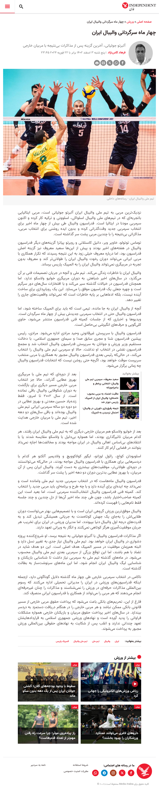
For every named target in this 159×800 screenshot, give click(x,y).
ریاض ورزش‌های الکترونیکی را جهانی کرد (113, 693)
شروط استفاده (80, 765)
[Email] (103, 63)
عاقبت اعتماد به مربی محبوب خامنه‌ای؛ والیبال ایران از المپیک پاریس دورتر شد (101, 398)
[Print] (97, 63)
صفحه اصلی (144, 21)
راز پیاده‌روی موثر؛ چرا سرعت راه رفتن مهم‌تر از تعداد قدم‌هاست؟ (50, 735)
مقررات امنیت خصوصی (76, 771)
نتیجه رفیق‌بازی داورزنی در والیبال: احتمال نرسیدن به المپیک (100, 410)
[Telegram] (104, 773)
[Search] (21, 6)
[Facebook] (122, 63)
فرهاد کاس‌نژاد (116, 52)
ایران (117, 641)
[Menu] (7, 6)
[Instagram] (113, 773)
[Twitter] (110, 63)
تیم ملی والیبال (80, 641)
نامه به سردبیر (38, 765)
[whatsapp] (95, 773)
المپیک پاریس (62, 641)
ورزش (130, 21)
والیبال (107, 641)
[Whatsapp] (116, 63)
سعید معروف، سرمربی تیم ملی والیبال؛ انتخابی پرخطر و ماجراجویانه (101, 383)
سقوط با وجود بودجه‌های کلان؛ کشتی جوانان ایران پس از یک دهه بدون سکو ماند (49, 691)
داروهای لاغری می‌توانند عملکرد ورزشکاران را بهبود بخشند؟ (117, 735)
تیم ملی (95, 641)
